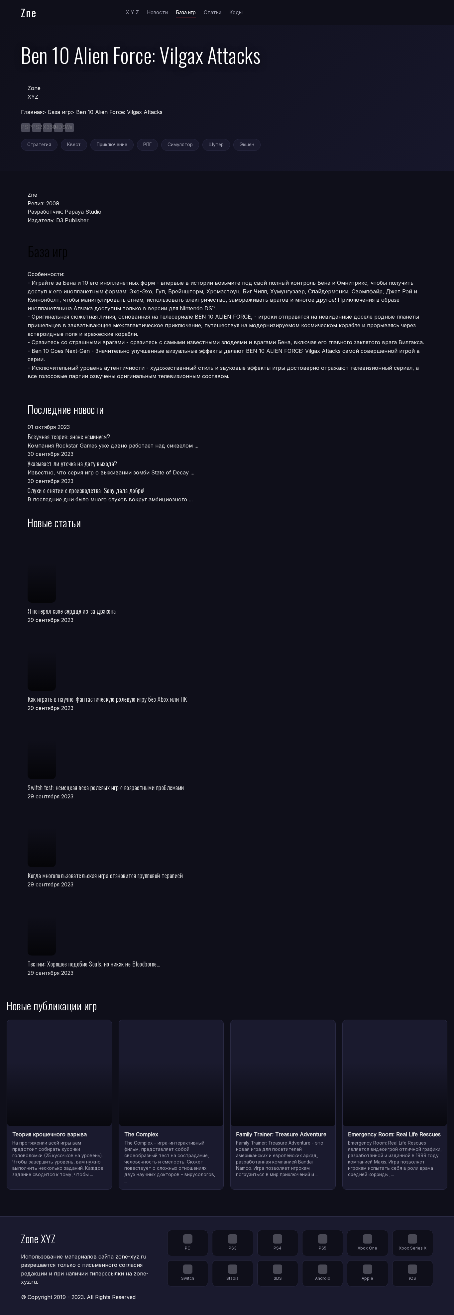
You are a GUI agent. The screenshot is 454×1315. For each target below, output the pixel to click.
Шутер (216, 144)
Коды (236, 12)
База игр (186, 12)
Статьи (212, 12)
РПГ (147, 144)
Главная (32, 112)
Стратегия (39, 144)
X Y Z (132, 12)
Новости (157, 12)
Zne (29, 12)
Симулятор (180, 144)
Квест (74, 144)
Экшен (247, 144)
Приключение (112, 144)
